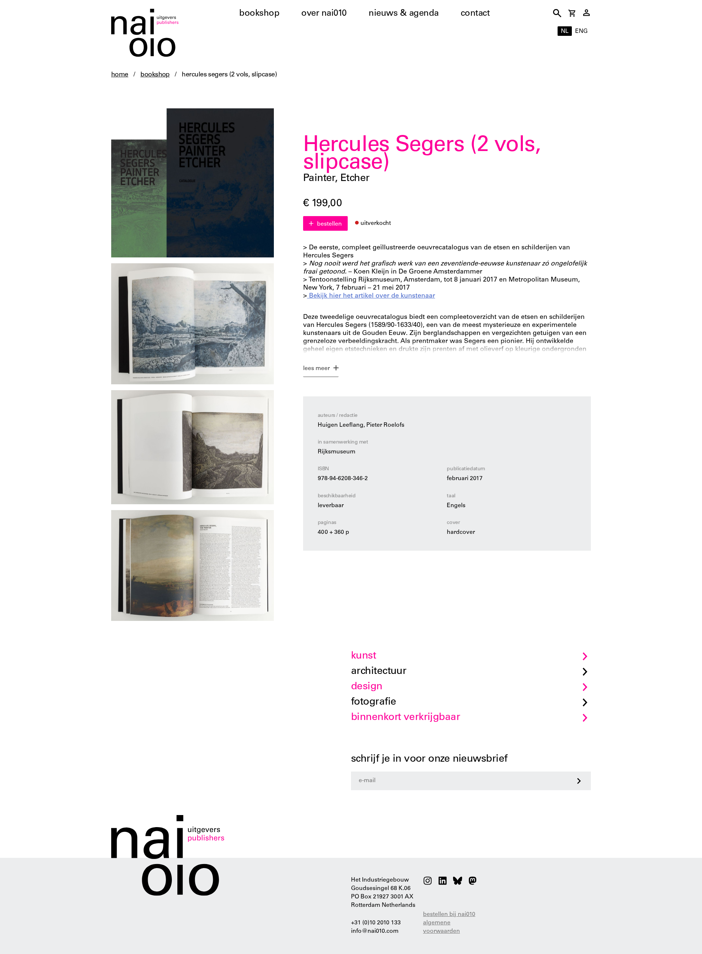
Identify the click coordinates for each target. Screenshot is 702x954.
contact (475, 14)
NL (565, 31)
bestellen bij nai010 (449, 914)
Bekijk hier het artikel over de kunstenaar (371, 296)
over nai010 (324, 14)
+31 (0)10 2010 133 (376, 923)
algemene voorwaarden (441, 927)
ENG (581, 31)
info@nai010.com (375, 931)
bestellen (329, 224)
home (119, 75)
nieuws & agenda (404, 14)
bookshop (259, 14)
